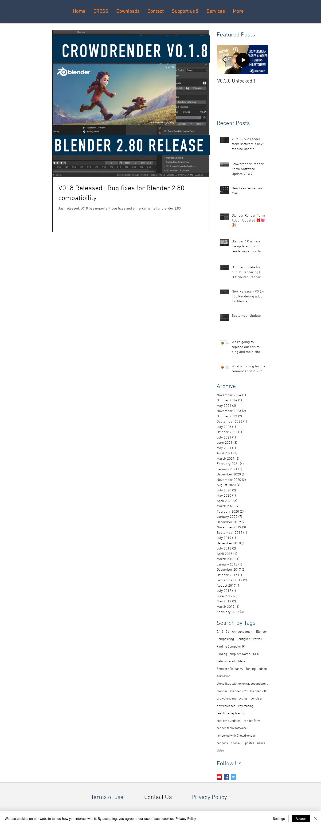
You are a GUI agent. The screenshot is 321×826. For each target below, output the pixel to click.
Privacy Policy (186, 818)
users (261, 743)
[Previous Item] (224, 59)
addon (262, 669)
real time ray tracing (231, 713)
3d (227, 632)
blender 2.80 (258, 691)
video (220, 751)
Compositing (225, 639)
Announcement (242, 632)
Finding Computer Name (233, 654)
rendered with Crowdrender (236, 736)
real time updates (229, 721)
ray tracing (246, 706)
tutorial (236, 743)
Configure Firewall (249, 639)
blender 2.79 (238, 691)
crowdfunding (226, 699)
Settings (279, 818)
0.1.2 (220, 632)
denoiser (257, 699)
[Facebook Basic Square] (226, 777)
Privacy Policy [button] (209, 797)
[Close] (315, 818)
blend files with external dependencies (242, 684)
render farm (252, 721)
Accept (301, 818)
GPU (256, 654)
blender (222, 691)
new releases (226, 706)
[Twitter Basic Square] (233, 777)
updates (248, 743)
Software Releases (230, 669)
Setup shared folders (231, 662)
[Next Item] (261, 59)
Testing (251, 669)
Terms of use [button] (107, 797)
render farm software (232, 728)
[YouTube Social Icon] (219, 777)
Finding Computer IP (231, 647)
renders (222, 743)
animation (224, 676)
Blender (261, 632)
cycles (243, 699)
